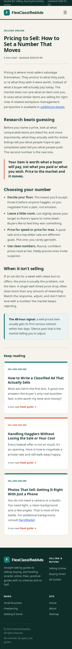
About (52, 608)
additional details (52, 107)
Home (52, 603)
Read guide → (28, 406)
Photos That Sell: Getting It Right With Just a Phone (35, 491)
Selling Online (14, 30)
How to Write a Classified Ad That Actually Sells (36, 380)
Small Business (13, 603)
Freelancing (11, 608)
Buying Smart (57, 574)
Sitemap (54, 614)
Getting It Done (13, 614)
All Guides (55, 579)
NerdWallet (27, 520)
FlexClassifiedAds (24, 12)
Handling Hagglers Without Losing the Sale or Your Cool (31, 436)
